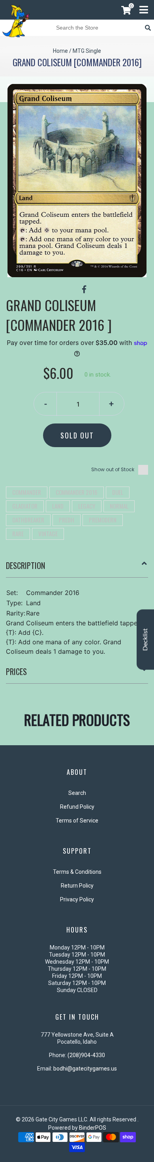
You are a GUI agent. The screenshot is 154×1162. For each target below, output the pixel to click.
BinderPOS (92, 1128)
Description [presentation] (25, 565)
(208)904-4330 (86, 1055)
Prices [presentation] (16, 671)
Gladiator (25, 506)
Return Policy (77, 885)
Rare (18, 533)
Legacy (86, 506)
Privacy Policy (77, 899)
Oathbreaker (28, 519)
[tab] (77, 569)
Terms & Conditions (77, 872)
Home (60, 51)
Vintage (48, 533)
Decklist (145, 639)
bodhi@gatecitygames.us (85, 1068)
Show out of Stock (112, 469)
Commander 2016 (77, 492)
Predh (66, 519)
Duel (117, 492)
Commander (26, 492)
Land (58, 506)
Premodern (102, 519)
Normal (119, 506)
